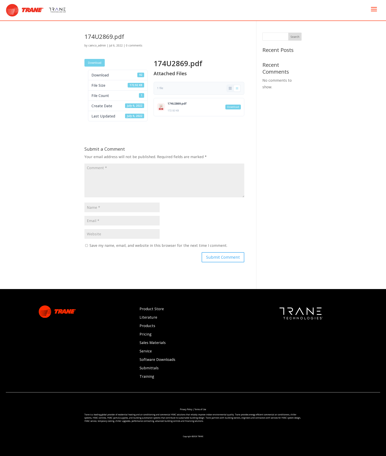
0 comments (134, 45)
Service (146, 351)
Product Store (152, 309)
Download (94, 63)
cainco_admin (97, 45)
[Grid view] (230, 88)
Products (147, 326)
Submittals (149, 368)
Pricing (146, 335)
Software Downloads (157, 360)
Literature (148, 318)
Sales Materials (153, 343)
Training (147, 377)
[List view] (237, 88)
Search (295, 37)
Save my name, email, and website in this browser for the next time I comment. (158, 245)
